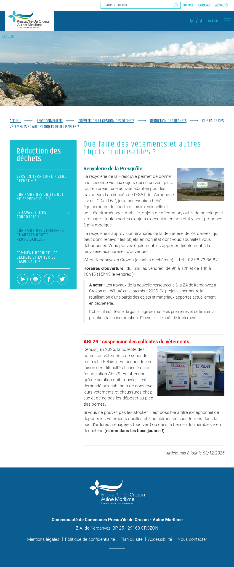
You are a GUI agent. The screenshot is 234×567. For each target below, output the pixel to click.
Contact (188, 5)
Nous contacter (192, 539)
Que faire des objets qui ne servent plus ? (39, 196)
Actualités (221, 5)
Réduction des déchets (168, 121)
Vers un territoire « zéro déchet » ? (41, 178)
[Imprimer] (36, 279)
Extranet (204, 5)
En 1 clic (213, 21)
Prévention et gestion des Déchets (106, 121)
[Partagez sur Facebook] (49, 279)
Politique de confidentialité (90, 539)
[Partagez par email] (22, 279)
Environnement (50, 121)
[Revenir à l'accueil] (29, 19)
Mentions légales (43, 539)
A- (201, 21)
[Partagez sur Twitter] (62, 279)
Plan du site (131, 539)
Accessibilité (160, 539)
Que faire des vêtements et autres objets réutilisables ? (40, 235)
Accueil (15, 121)
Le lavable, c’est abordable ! (32, 214)
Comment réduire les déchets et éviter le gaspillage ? (37, 257)
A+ (192, 21)
